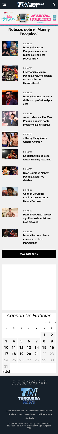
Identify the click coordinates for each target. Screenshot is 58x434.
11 (14, 347)
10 (6, 347)
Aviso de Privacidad (15, 411)
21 (36, 354)
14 (36, 347)
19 (21, 354)
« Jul (6, 371)
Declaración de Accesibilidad (39, 411)
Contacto (29, 418)
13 (29, 347)
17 (6, 354)
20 (29, 354)
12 (21, 347)
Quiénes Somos (45, 414)
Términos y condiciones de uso (21, 414)
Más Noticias (29, 253)
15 (44, 347)
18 (14, 354)
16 (52, 347)
